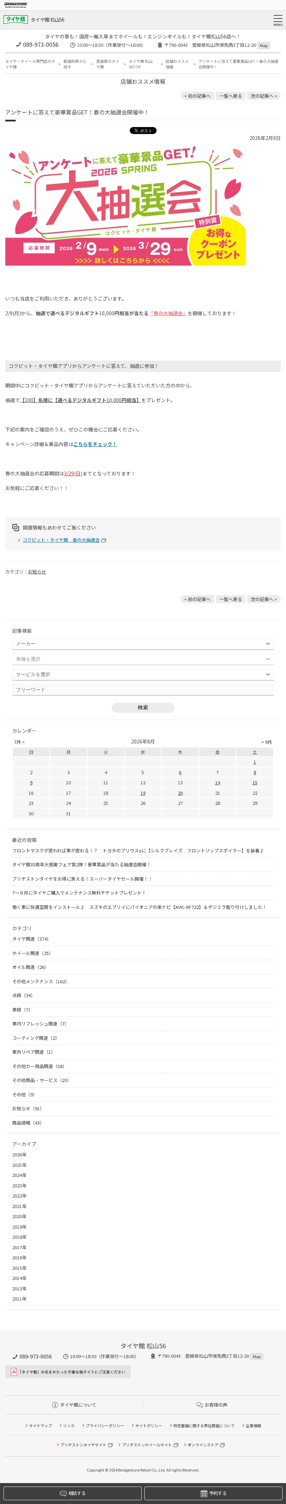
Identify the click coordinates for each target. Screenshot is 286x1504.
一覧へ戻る (230, 95)
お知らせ (37, 571)
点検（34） (23, 995)
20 (180, 793)
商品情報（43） (28, 1122)
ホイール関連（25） (32, 953)
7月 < (19, 742)
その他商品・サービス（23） (42, 1080)
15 (255, 782)
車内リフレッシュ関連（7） (40, 1023)
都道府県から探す (74, 64)
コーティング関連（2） (36, 1038)
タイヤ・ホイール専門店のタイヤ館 (30, 64)
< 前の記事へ (197, 95)
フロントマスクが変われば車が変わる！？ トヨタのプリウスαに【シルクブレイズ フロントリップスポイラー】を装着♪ (138, 850)
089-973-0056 (41, 44)
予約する (217, 1493)
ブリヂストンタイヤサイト (83, 1444)
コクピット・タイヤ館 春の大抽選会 (61, 539)
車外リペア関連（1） (33, 1052)
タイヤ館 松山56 (48, 19)
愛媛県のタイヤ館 (107, 64)
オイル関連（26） (30, 967)
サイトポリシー (148, 1425)
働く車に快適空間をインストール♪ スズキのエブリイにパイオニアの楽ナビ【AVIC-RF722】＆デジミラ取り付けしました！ (139, 907)
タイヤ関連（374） (31, 938)
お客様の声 (216, 1404)
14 (217, 782)
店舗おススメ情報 (177, 64)
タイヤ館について (78, 1404)
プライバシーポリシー (105, 1425)
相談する (76, 1493)
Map (264, 45)
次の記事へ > (264, 95)
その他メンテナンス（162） (40, 981)
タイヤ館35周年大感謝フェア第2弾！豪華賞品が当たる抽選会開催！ (81, 864)
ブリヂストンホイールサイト (147, 1444)
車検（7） (22, 1009)
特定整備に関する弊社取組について (204, 1425)
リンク (69, 1425)
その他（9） (24, 1094)
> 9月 (266, 742)
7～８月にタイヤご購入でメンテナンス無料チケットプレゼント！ (79, 892)
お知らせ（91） (28, 1108)
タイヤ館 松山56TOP (140, 64)
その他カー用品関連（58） (39, 1066)
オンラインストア (203, 1444)
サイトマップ (40, 1425)
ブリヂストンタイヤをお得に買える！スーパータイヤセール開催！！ (82, 878)
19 (143, 793)
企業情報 (253, 1425)
